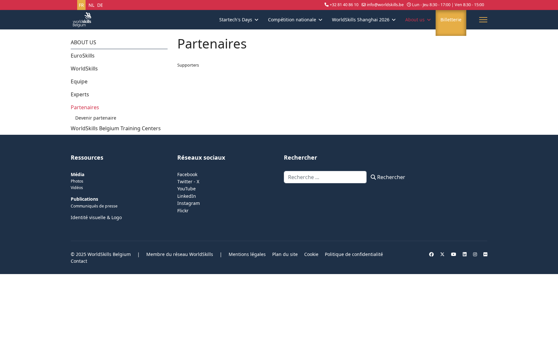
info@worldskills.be (385, 4)
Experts (80, 94)
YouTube (186, 189)
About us (415, 19)
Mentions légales (247, 254)
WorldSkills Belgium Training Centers (116, 128)
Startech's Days (235, 19)
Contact (79, 261)
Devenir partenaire (95, 118)
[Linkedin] (465, 254)
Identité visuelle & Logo (96, 217)
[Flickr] (485, 254)
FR (81, 5)
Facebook (187, 174)
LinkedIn (186, 196)
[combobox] (325, 177)
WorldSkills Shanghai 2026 (360, 19)
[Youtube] (453, 254)
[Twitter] (442, 254)
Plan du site (285, 254)
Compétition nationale (292, 19)
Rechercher (390, 177)
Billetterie (450, 19)
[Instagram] (475, 254)
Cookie (311, 254)
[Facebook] (431, 254)
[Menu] (483, 19)
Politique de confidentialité (354, 254)
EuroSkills (83, 55)
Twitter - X (188, 181)
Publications (84, 199)
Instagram (188, 203)
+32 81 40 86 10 (344, 4)
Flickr (183, 210)
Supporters (188, 65)
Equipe (79, 81)
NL (91, 5)
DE (100, 5)
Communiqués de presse (94, 206)
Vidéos (77, 187)
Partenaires (85, 107)
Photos (77, 181)
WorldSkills (84, 68)
